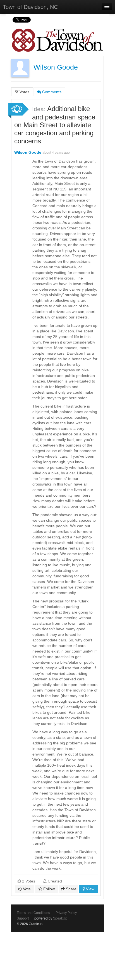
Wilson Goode (55, 67)
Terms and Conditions (33, 913)
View (89, 889)
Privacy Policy (66, 913)
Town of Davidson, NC (30, 7)
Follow (48, 889)
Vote (26, 889)
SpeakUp (60, 918)
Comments (51, 92)
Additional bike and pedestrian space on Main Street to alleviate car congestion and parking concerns (54, 125)
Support (23, 918)
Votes (23, 92)
